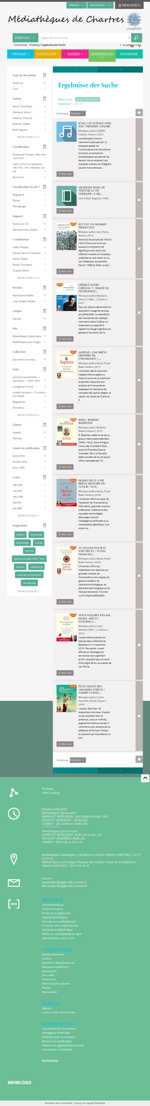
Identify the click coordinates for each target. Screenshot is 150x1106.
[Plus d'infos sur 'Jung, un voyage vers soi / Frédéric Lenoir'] (67, 132)
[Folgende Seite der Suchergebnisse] (120, 69)
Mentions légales (19, 1082)
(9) (27, 515)
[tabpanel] (75, 420)
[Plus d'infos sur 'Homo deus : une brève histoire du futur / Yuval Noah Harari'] (67, 493)
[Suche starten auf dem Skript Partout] (136, 37)
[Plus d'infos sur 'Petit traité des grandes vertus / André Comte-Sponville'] (67, 698)
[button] (29, 83)
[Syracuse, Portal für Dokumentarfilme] (75, 21)
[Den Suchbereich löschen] (129, 37)
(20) (27, 415)
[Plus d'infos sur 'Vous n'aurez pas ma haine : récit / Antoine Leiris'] (67, 627)
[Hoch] (145, 778)
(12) (27, 277)
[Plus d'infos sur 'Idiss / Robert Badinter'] (67, 432)
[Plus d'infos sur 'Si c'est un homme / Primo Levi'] (67, 236)
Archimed (67, 1103)
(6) (27, 591)
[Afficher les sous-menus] (82, 5)
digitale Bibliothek (96, 1103)
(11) (27, 137)
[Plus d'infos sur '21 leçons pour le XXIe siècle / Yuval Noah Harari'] (67, 560)
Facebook (47, 789)
